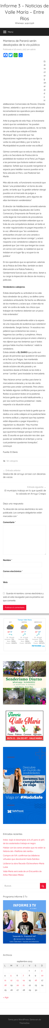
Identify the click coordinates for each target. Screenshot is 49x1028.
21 (24, 985)
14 (24, 980)
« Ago (6, 997)
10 (42, 975)
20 (18, 985)
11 (5, 980)
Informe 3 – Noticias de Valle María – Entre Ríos (24, 12)
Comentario (9, 522)
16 (36, 980)
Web (5, 582)
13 (18, 980)
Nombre (7, 560)
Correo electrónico (13, 571)
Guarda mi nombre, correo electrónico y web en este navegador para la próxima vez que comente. (23, 597)
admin (33, 49)
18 (5, 985)
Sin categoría (12, 461)
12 (11, 980)
